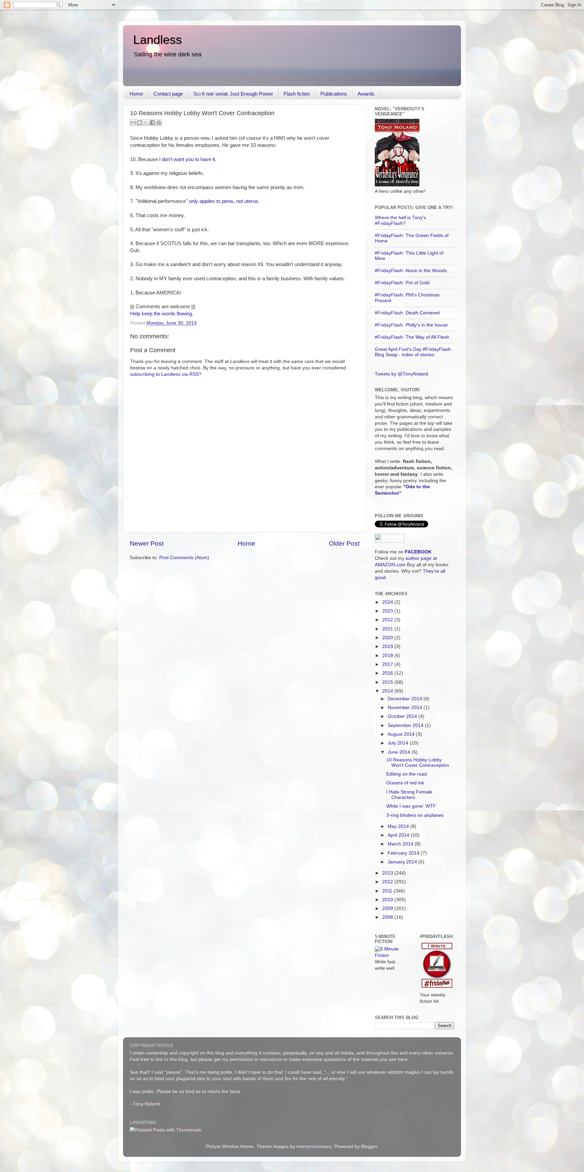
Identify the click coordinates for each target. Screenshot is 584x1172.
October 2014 (403, 716)
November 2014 (405, 707)
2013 (388, 873)
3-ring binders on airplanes (415, 815)
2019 (388, 646)
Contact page (168, 94)
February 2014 (404, 853)
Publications (333, 94)
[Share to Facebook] (152, 122)
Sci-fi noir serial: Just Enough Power (233, 94)
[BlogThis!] (139, 122)
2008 (388, 917)
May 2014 (399, 826)
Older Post (344, 543)
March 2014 (401, 844)
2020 (388, 637)
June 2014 (400, 752)
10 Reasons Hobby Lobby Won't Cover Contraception (417, 762)
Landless (157, 40)
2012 (388, 881)
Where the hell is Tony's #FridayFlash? (400, 220)
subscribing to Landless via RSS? (165, 374)
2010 (388, 899)
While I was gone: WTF (411, 806)
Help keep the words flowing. (161, 313)
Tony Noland (146, 1103)
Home (136, 94)
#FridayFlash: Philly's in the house (411, 325)
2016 (388, 673)
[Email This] (133, 122)
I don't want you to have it (187, 159)
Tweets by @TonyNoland (401, 373)
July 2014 (399, 743)
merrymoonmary (314, 1146)
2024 (388, 602)
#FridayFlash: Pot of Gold (402, 282)
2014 (388, 691)
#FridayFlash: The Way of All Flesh (412, 337)
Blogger (369, 1146)
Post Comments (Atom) (184, 557)
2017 (388, 664)
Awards (366, 94)
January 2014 (403, 861)
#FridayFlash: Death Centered (407, 312)
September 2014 (406, 725)
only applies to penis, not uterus (223, 201)
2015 (388, 682)
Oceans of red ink (405, 782)
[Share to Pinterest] (158, 122)
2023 (388, 611)
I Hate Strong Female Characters (409, 794)
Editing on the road (406, 774)
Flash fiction (297, 94)
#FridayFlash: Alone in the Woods (411, 270)
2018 (388, 655)
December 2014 (405, 698)
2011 (388, 890)
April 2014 (399, 835)
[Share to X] (146, 122)
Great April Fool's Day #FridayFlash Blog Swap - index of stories (413, 352)
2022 (388, 619)
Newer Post (147, 543)
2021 (388, 628)
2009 (388, 908)
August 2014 (402, 734)
